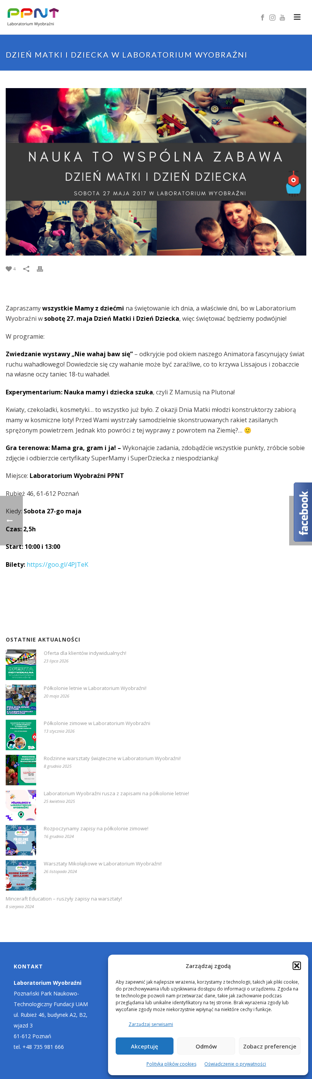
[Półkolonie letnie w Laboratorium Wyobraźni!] (21, 700)
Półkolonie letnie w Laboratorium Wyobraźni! (95, 688)
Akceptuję (144, 1046)
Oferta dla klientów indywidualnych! (85, 653)
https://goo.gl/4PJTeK (57, 564)
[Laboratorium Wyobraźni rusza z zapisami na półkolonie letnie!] (21, 805)
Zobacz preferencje (269, 1046)
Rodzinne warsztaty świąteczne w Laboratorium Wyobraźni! (112, 758)
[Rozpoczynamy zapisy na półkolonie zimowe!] (21, 840)
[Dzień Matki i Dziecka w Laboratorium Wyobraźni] (156, 172)
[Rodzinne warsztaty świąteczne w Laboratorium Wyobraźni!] (21, 770)
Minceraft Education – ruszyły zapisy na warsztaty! (64, 898)
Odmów (206, 1046)
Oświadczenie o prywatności (235, 1064)
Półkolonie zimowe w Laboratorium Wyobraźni (97, 723)
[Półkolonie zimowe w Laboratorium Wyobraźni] (21, 735)
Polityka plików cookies (171, 1064)
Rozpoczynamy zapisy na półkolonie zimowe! (96, 828)
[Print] (44, 268)
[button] (297, 966)
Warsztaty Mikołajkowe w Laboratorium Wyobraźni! (103, 863)
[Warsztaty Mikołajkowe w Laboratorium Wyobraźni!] (21, 875)
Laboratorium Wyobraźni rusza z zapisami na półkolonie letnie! (116, 793)
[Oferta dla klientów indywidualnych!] (21, 665)
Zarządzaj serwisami (151, 1024)
